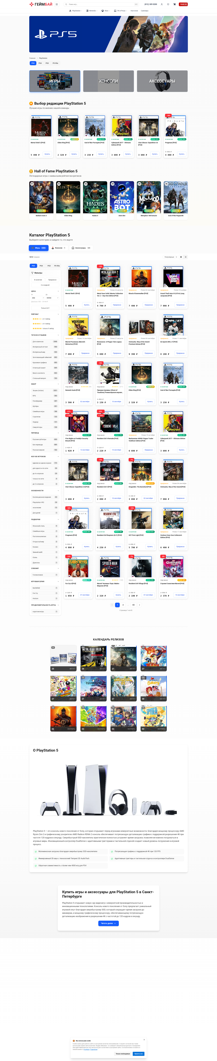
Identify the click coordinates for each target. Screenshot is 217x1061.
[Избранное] (168, 4)
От (32, 294)
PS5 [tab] (33, 63)
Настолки (134, 11)
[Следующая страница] (139, 605)
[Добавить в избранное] (49, 116)
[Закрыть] (144, 1040)
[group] (183, 257)
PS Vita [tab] (55, 63)
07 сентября (84, 595)
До (47, 294)
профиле (87, 1049)
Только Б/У (45, 308)
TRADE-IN (183, 4)
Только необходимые (123, 1054)
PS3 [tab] (47, 63)
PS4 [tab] (40, 63)
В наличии (38, 280)
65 (133, 605)
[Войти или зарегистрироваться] (161, 4)
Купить (47, 154)
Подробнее (93, 1049)
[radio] (181, 257)
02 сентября (84, 401)
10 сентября (116, 401)
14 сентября (84, 450)
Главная (32, 58)
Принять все (139, 1054)
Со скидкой (45, 285)
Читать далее (107, 923)
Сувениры (144, 11)
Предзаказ (52, 280)
